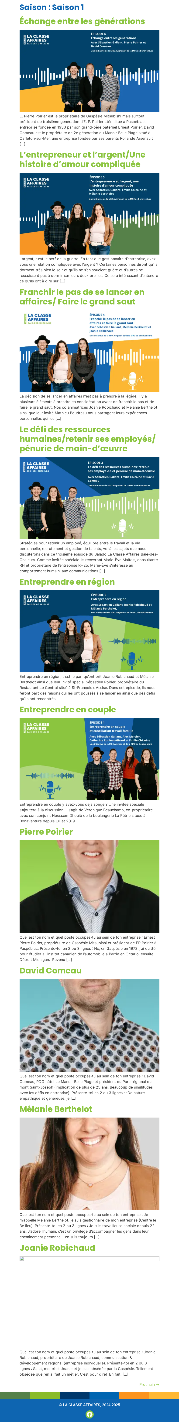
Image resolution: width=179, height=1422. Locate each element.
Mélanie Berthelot (56, 1109)
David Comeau (51, 970)
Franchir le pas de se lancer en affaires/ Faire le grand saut (82, 296)
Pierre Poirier (46, 831)
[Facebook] (90, 1414)
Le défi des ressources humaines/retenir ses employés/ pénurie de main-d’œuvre (88, 439)
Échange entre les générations (82, 21)
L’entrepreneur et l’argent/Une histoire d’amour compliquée (82, 159)
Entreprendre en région (67, 582)
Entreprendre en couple (68, 709)
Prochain (149, 1384)
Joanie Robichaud (57, 1248)
